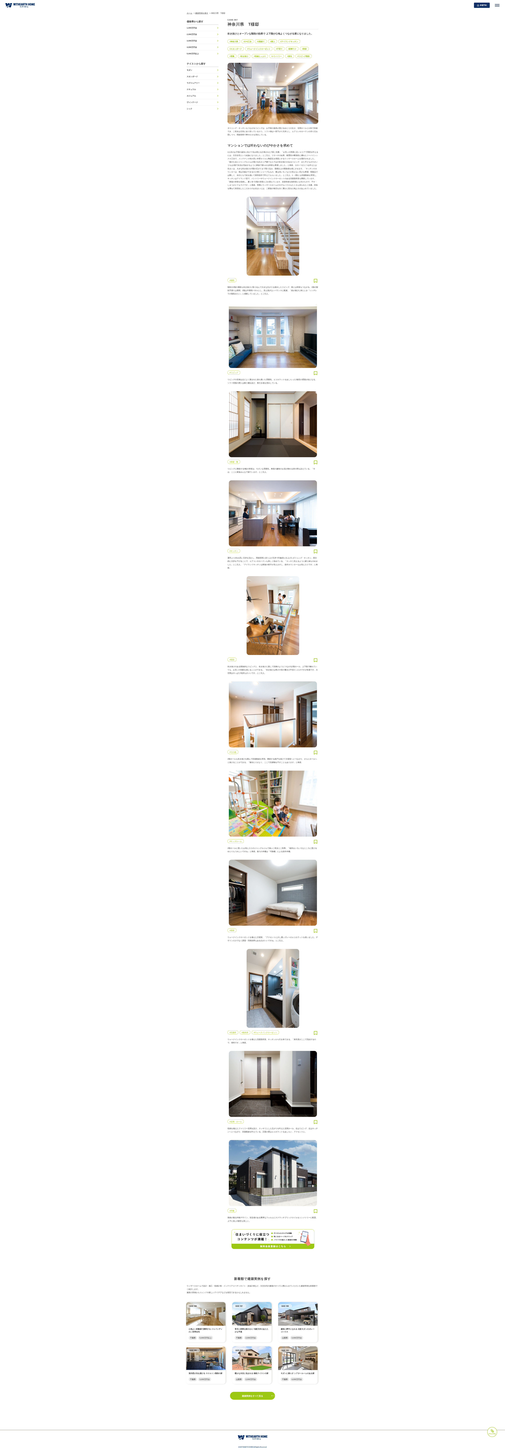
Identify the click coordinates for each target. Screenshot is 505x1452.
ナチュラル (191, 89)
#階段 (232, 280)
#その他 (233, 752)
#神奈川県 (234, 41)
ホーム (189, 13)
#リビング (234, 373)
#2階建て (261, 41)
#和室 (304, 49)
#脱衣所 (245, 1032)
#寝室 (232, 930)
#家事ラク (292, 49)
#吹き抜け (244, 56)
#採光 (289, 56)
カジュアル (191, 96)
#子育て (279, 49)
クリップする (492, 1432)
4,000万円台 (192, 47)
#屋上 (272, 41)
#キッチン (234, 551)
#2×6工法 (247, 41)
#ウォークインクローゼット (258, 49)
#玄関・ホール (236, 1122)
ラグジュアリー (193, 83)
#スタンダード (236, 49)
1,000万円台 (192, 28)
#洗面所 (233, 1032)
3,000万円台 (192, 41)
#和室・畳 (234, 462)
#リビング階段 (303, 56)
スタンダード (192, 76)
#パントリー (276, 56)
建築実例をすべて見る (252, 1396)
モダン (189, 70)
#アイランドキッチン (289, 41)
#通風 (232, 56)
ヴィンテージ (192, 102)
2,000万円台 (192, 34)
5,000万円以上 (193, 54)
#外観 (232, 1211)
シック (189, 109)
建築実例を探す (201, 13)
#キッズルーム (236, 841)
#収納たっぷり (260, 56)
